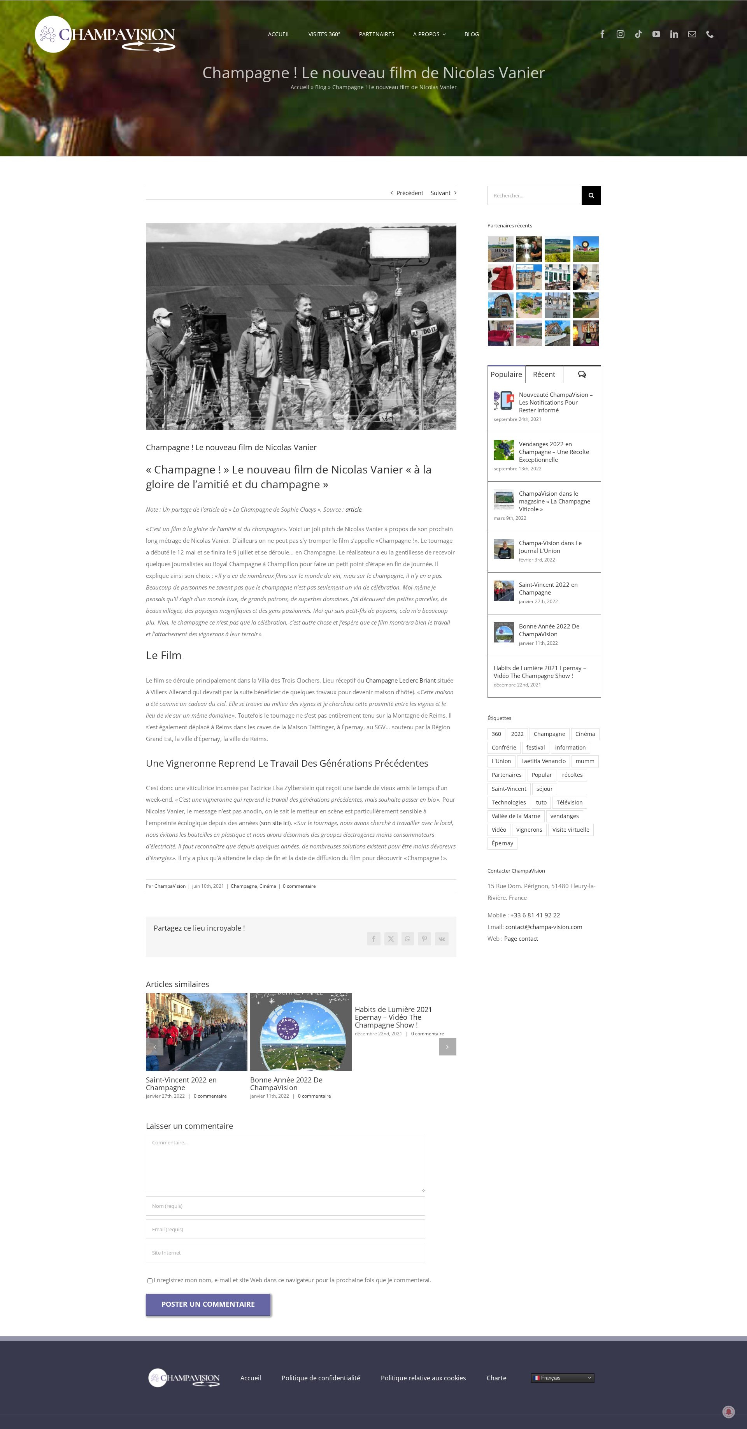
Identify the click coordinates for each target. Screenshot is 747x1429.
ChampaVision (170, 886)
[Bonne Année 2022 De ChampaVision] (301, 1032)
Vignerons (529, 829)
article (353, 509)
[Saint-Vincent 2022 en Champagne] (196, 1032)
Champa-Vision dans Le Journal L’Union (550, 546)
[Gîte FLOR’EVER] (500, 333)
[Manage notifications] (728, 1412)
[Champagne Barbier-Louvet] (557, 249)
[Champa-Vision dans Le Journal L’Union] (504, 545)
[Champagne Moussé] (529, 249)
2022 (517, 733)
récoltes (572, 774)
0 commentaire (299, 886)
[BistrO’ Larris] (500, 305)
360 (496, 733)
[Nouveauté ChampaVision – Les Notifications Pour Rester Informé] (504, 396)
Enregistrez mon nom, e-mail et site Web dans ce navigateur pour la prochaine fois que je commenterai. (292, 1280)
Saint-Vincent (509, 788)
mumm (585, 761)
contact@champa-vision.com (543, 927)
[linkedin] (674, 34)
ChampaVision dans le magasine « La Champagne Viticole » (554, 501)
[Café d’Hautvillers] (557, 277)
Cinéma (268, 886)
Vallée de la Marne (516, 816)
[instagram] (621, 34)
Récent (544, 374)
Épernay (502, 843)
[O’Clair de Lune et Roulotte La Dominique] (529, 305)
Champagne (244, 886)
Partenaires (507, 774)
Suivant (441, 193)
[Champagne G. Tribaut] (586, 249)
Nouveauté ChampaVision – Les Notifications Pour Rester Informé (556, 402)
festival (535, 747)
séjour (545, 788)
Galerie (211, 1032)
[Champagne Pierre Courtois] (557, 333)
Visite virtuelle (570, 829)
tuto (541, 802)
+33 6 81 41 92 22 (535, 915)
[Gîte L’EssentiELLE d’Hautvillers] (500, 277)
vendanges (565, 816)
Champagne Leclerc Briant (400, 680)
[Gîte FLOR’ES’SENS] (529, 333)
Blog (320, 87)
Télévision (570, 802)
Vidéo (499, 829)
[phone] (710, 34)
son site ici (275, 823)
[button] (154, 1046)
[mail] (692, 34)
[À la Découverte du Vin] (586, 277)
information (570, 747)
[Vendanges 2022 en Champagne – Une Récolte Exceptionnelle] (504, 446)
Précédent (409, 193)
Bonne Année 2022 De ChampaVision (286, 1032)
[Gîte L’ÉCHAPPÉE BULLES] (586, 305)
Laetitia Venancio (543, 761)
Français (550, 1377)
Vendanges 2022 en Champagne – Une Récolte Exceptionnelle (554, 451)
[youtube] (656, 34)
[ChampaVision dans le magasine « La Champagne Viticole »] (504, 495)
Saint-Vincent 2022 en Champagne (182, 1032)
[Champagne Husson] (500, 249)
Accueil (300, 87)
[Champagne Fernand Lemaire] (529, 277)
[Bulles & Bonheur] (557, 305)
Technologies (509, 802)
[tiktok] (638, 34)
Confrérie (504, 747)
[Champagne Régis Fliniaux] (586, 333)
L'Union (501, 761)
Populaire (506, 374)
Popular (542, 774)
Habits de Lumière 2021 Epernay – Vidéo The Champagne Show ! (393, 1017)
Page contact (521, 938)
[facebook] (603, 34)
